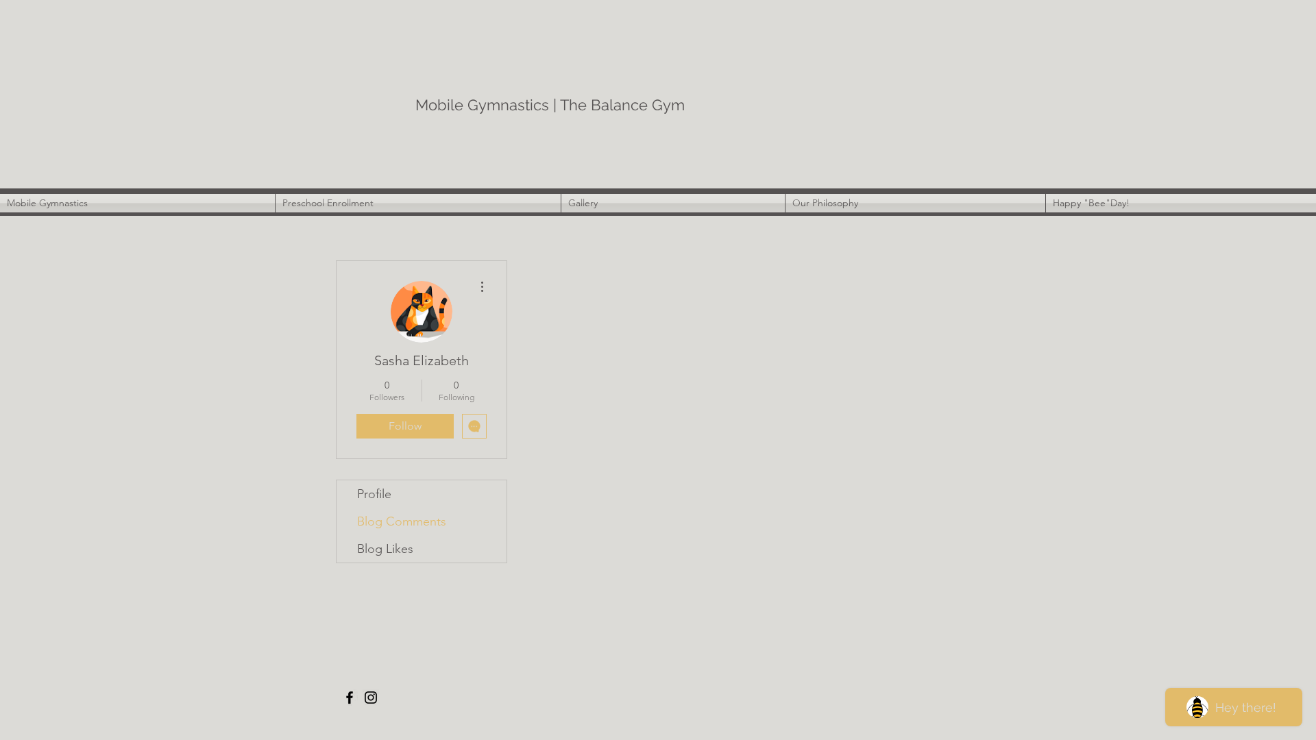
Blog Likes (385, 548)
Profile (374, 494)
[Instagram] (371, 697)
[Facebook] (349, 697)
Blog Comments (401, 521)
